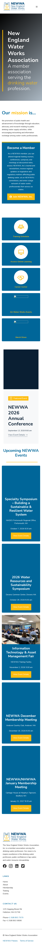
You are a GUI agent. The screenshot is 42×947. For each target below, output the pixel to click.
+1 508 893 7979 (15, 917)
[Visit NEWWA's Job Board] (21, 279)
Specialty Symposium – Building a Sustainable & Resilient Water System (21, 507)
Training (6, 890)
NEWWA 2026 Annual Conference (20, 415)
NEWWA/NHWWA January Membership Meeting (21, 783)
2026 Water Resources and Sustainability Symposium (21, 583)
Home (5, 881)
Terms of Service (26, 941)
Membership (8, 887)
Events (6, 893)
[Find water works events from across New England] (21, 304)
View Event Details (21, 535)
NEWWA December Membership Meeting (21, 718)
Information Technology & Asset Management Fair (21, 652)
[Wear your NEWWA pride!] (21, 329)
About (5, 884)
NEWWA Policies (10, 941)
